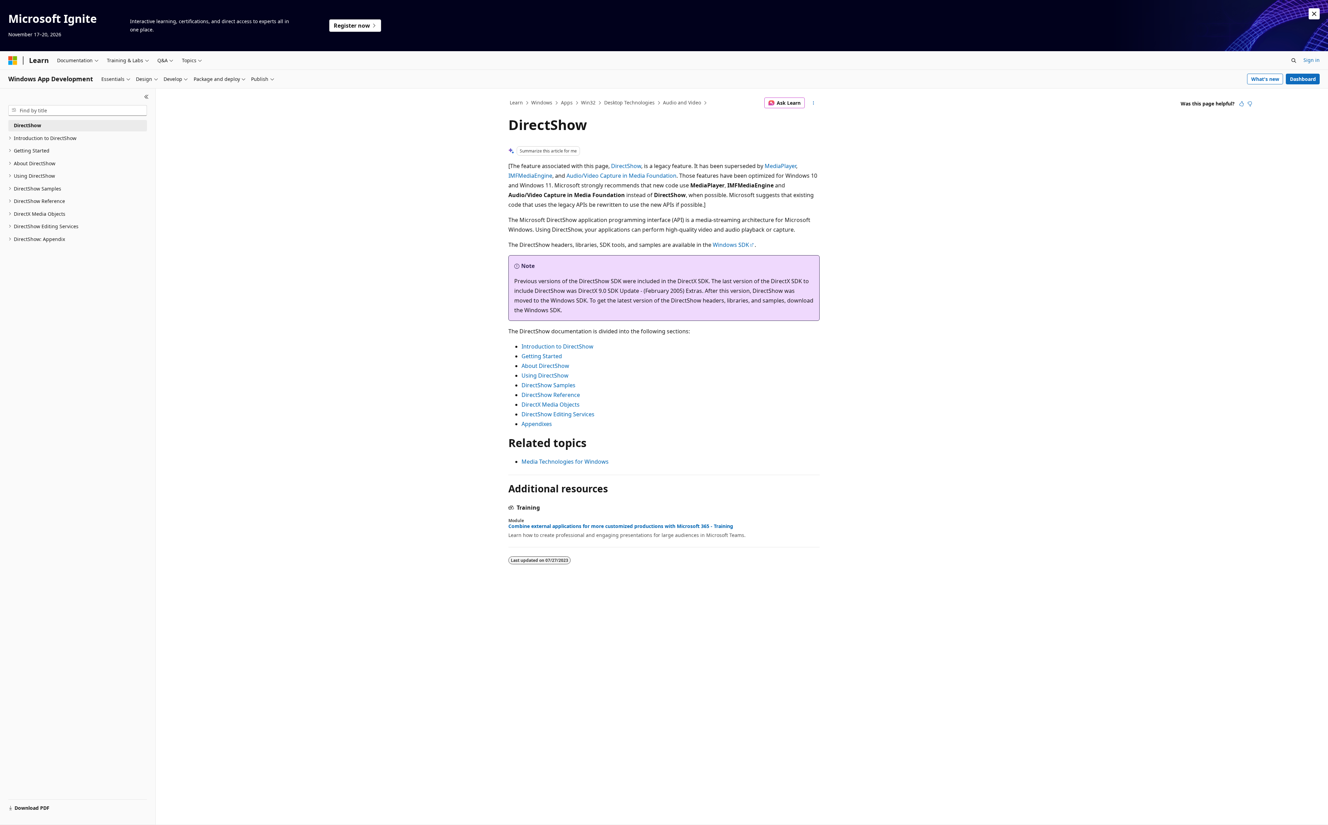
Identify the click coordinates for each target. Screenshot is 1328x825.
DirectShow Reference (551, 395)
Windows (541, 102)
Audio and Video (682, 102)
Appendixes (537, 424)
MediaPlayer (780, 166)
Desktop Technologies (629, 102)
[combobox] (77, 110)
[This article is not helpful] (1250, 104)
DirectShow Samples (548, 385)
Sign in (1311, 60)
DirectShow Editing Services (558, 414)
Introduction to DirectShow (557, 346)
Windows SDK (731, 245)
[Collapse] (146, 96)
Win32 (588, 102)
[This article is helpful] (1241, 104)
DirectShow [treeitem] (27, 125)
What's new (1265, 79)
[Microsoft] (12, 60)
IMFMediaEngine (530, 175)
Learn (516, 102)
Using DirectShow (545, 375)
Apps (567, 102)
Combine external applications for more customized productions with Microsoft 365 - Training (620, 526)
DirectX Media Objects (551, 404)
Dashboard (1303, 79)
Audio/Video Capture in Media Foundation (621, 175)
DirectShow (626, 166)
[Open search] (1294, 60)
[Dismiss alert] (1314, 13)
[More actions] (814, 103)
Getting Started (542, 356)
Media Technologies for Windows (565, 461)
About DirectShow (545, 366)
